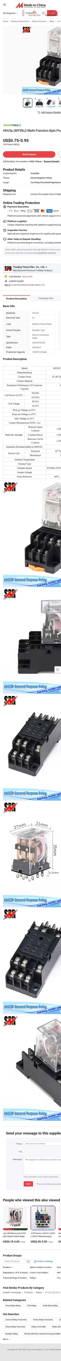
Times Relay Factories (43, 1319)
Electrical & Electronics (20, 21)
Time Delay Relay (13, 1305)
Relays (33, 1277)
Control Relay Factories (16, 1319)
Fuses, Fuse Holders (39, 1272)
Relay (52, 21)
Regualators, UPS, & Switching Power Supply (23, 1272)
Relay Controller (38, 1326)
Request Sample (51, 161)
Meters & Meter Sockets (41, 1267)
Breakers (7, 1267)
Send (28, 1183)
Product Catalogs (44, 1261)
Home (5, 21)
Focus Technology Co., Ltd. (37, 1349)
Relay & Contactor (39, 21)
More (5, 1339)
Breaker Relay (11, 1333)
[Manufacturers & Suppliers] (30, 5)
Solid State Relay (50, 1305)
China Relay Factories (15, 1326)
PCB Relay (31, 1305)
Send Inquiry (29, 154)
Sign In (7, 284)
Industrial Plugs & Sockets (15, 1277)
